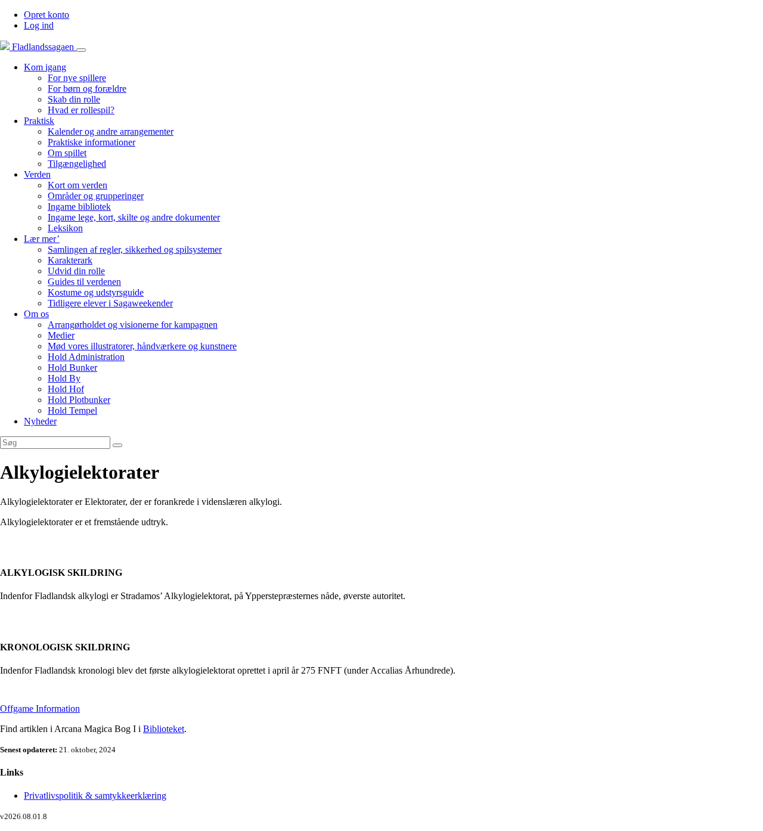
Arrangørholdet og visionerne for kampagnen (133, 325)
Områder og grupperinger (96, 196)
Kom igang (45, 67)
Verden (37, 174)
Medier (61, 335)
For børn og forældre (87, 88)
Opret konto (46, 15)
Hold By (64, 378)
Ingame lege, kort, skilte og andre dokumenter (134, 217)
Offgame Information (40, 708)
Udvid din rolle (76, 271)
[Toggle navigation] (81, 50)
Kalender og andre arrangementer (110, 131)
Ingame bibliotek (79, 206)
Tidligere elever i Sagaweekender (110, 303)
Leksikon (65, 228)
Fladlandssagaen (43, 47)
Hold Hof (66, 389)
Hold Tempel (72, 410)
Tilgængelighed (77, 164)
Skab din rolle (74, 99)
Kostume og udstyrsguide (96, 292)
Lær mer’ (42, 239)
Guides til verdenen (84, 282)
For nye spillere (77, 78)
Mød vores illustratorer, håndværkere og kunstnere (142, 346)
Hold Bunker (72, 367)
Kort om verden (77, 185)
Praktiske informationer (91, 142)
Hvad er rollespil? (81, 110)
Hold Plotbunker (79, 400)
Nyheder (40, 421)
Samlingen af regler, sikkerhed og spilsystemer (135, 249)
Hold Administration (86, 357)
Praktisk (39, 121)
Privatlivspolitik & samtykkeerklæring (95, 795)
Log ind (39, 25)
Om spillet (67, 153)
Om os (36, 314)
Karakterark (70, 260)
